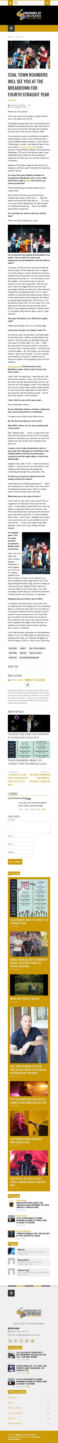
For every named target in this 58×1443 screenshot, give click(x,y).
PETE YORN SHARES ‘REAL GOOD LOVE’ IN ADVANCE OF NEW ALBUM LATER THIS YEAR (28, 1101)
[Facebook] (16, 1341)
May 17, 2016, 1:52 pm (32, 809)
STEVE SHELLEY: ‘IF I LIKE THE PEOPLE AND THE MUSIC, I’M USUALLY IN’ (31, 1368)
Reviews (29, 1418)
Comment (11, 820)
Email (10, 844)
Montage (23, 653)
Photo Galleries (29, 1408)
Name (10, 836)
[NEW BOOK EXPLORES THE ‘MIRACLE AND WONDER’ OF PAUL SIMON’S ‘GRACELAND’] (11, 1203)
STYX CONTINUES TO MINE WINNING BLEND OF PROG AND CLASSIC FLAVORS (31, 1220)
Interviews (12, 100)
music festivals (36, 653)
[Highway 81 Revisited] (29, 19)
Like (20, 809)
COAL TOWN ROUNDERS (37, 648)
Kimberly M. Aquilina (35, 680)
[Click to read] (29, 723)
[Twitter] (27, 685)
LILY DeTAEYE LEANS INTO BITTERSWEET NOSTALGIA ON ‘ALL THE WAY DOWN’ (31, 1354)
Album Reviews (23, 1231)
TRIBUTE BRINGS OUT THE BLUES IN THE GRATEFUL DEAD (33, 1234)
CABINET (23, 648)
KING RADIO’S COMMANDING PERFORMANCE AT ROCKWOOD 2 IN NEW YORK (39, 778)
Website (11, 852)
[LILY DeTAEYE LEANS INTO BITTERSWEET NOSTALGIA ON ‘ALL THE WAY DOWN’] (11, 1354)
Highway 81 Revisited (25, 1435)
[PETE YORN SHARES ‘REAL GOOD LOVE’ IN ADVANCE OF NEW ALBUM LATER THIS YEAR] (29, 1088)
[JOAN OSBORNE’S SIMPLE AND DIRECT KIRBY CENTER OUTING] (29, 1123)
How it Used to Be (27, 147)
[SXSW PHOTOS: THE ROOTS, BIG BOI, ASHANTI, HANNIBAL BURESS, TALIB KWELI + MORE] (29, 1163)
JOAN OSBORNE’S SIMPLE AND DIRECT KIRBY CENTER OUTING (26, 1140)
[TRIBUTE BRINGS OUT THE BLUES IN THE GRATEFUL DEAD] (11, 1233)
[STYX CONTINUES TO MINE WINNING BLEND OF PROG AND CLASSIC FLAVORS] (11, 1218)
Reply (43, 809)
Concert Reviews (29, 1413)
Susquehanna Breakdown (29, 657)
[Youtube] (32, 1341)
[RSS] (21, 1341)
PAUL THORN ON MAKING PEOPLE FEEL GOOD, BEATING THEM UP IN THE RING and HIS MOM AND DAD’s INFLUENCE (28, 1070)
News (29, 1403)
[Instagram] (27, 1341)
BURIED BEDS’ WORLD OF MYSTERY (25, 998)
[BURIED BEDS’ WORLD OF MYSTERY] (29, 985)
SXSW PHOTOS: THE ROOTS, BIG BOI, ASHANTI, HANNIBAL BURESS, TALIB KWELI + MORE (28, 1182)
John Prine (13, 653)
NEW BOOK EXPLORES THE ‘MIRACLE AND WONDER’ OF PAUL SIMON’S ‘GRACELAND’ (33, 1205)
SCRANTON (12, 657)
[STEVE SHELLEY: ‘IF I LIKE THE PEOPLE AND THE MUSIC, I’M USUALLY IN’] (11, 1368)
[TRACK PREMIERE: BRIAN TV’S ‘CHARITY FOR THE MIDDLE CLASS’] (29, 898)
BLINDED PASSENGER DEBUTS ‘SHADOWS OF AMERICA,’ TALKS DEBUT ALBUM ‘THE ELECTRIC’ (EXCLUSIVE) (28, 963)
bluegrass (13, 648)
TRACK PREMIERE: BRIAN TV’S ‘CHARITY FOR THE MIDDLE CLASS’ (29, 921)
